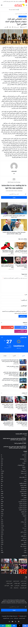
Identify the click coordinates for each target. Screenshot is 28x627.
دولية (25, 525)
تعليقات (4, 355)
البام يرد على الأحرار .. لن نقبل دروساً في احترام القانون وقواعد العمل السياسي (7, 406)
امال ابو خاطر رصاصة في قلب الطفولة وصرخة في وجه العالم (21, 251)
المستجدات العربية (18, 13)
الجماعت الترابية (8, 581)
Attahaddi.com (22, 616)
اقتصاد (25, 481)
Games (23, 467)
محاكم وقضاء (23, 544)
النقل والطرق (23, 511)
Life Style (24, 454)
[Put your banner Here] (14, 9)
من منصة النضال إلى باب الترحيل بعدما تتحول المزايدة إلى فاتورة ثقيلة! (7, 266)
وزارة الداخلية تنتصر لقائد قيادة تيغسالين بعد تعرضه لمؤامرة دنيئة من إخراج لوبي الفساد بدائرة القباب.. (9, 361)
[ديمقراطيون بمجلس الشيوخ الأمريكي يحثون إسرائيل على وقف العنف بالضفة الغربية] (5, 571)
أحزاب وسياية (23, 473)
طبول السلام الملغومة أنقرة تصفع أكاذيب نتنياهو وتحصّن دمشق (7, 252)
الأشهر (23, 355)
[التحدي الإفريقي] (19, 5)
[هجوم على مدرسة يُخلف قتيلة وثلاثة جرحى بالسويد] (14, 571)
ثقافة (25, 519)
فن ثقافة (24, 538)
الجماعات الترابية (23, 491)
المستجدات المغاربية (22, 507)
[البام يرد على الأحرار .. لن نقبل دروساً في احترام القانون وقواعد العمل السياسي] (7, 399)
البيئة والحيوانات (21, 465)
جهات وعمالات (23, 521)
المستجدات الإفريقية (22, 501)
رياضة (25, 530)
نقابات (25, 550)
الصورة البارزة (17, 585)
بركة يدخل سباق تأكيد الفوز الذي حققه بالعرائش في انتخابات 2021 (21, 423)
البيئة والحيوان (23, 487)
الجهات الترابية (24, 583)
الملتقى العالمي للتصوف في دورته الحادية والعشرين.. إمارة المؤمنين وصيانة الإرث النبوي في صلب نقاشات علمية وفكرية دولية (21, 407)
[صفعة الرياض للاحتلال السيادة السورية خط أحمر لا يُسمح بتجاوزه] (21, 260)
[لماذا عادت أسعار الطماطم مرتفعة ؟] (23, 571)
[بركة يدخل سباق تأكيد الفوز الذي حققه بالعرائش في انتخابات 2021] (21, 417)
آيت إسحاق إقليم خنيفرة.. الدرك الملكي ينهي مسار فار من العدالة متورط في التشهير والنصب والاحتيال (10, 373)
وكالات (25, 552)
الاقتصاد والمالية (23, 485)
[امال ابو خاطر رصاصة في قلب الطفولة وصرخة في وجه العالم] (21, 245)
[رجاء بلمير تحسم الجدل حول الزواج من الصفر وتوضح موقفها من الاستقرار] (5, 566)
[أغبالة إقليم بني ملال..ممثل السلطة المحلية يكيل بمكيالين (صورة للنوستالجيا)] (23, 386)
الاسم (25, 294)
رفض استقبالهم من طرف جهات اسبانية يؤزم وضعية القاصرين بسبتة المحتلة (8, 423)
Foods (24, 463)
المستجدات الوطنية (22, 509)
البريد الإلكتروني (24, 300)
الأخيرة (14, 355)
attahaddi (23, 27)
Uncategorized (23, 459)
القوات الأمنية (6, 585)
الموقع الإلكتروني (24, 305)
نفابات (25, 548)
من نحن (11, 618)
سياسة (25, 534)
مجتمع (25, 542)
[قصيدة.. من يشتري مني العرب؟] (23, 368)
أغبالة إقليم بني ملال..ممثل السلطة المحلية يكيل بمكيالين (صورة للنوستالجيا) (10, 385)
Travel (24, 469)
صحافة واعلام (23, 536)
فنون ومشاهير (23, 540)
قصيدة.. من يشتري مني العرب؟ (12, 366)
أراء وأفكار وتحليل (22, 477)
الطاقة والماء (23, 495)
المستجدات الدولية (22, 503)
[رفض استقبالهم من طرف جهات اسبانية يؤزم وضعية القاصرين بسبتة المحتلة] (7, 417)
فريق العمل (16, 618)
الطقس (24, 497)
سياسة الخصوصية (6, 618)
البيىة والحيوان (23, 489)
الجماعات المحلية (16, 581)
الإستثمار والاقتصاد (22, 483)
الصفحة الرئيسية (22, 618)
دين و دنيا (24, 527)
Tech (25, 456)
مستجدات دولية (23, 546)
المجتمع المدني (23, 499)
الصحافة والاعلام (23, 585)
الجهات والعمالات (17, 583)
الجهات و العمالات (9, 583)
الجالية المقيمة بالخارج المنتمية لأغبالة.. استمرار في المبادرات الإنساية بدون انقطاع (10, 379)
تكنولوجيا (24, 515)
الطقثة (12, 585)
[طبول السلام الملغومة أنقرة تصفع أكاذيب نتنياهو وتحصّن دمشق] (7, 245)
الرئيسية (24, 13)
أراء (25, 475)
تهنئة (25, 517)
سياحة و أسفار (23, 532)
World (25, 461)
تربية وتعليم (24, 513)
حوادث (25, 523)
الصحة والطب (23, 493)
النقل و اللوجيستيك (23, 587)
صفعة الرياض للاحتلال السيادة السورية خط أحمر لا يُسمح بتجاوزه (21, 266)
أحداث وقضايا (23, 471)
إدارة (25, 479)
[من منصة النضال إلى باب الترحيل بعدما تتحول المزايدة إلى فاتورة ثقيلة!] (7, 260)
